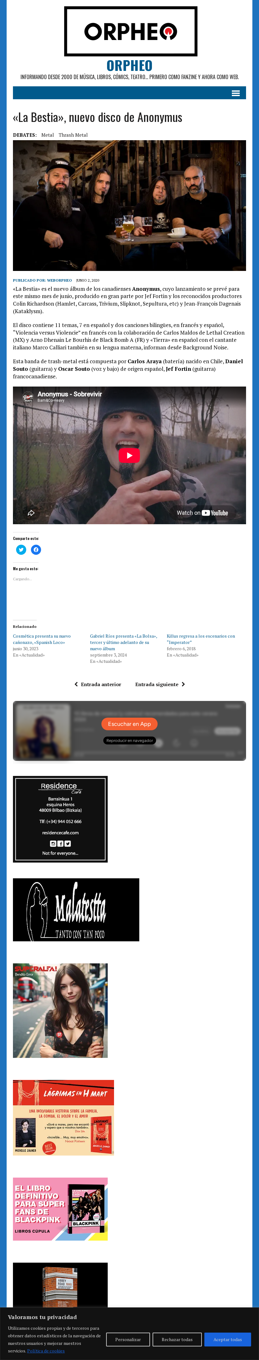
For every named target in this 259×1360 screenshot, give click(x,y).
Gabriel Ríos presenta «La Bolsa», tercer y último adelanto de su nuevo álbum (123, 642)
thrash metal (73, 135)
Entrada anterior (101, 684)
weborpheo (59, 280)
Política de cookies (46, 1351)
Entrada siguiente (156, 684)
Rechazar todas (177, 1339)
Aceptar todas (228, 1339)
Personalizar (128, 1339)
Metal (47, 135)
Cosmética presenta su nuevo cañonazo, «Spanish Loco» (42, 639)
